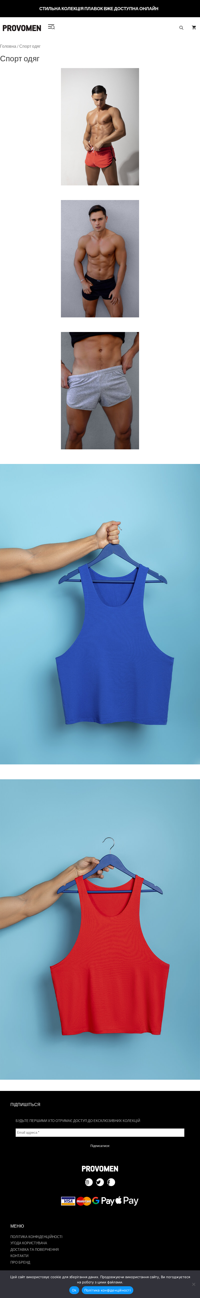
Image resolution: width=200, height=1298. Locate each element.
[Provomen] (22, 28)
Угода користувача (28, 1243)
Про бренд (20, 1262)
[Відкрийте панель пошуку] (181, 27)
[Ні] (193, 1284)
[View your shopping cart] (194, 27)
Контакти (19, 1256)
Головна (8, 46)
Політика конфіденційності (36, 1237)
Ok (74, 1290)
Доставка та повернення (34, 1249)
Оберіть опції (100, 130)
